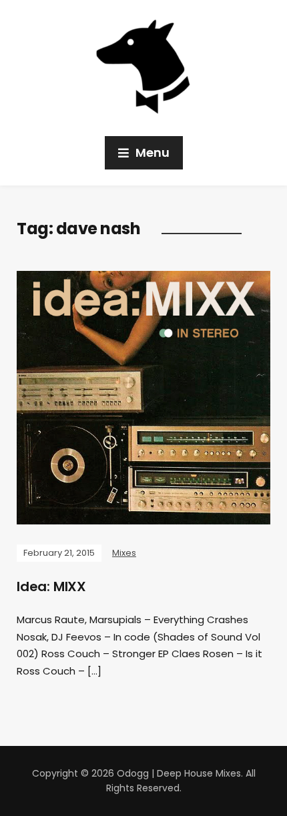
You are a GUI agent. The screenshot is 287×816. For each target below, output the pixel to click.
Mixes (124, 552)
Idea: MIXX (51, 586)
